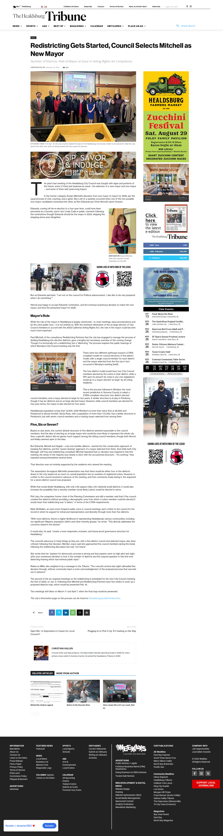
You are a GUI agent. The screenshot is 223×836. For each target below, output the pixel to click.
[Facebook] (187, 6)
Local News (41, 759)
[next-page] (37, 714)
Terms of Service (17, 770)
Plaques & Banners (18, 779)
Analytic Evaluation (124, 804)
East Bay (158, 817)
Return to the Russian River (78, 705)
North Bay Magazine (163, 820)
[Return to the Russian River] (83, 691)
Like (185, 245)
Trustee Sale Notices (124, 776)
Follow (183, 251)
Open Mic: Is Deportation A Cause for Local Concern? (52, 633)
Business (40, 762)
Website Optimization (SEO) (128, 795)
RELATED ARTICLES (42, 673)
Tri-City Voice (160, 804)
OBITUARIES (95, 746)
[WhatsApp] (73, 613)
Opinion (50, 775)
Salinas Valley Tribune (164, 798)
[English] (42, 6)
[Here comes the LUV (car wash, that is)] (119, 691)
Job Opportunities (200, 749)
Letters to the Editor (45, 778)
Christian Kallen (37, 67)
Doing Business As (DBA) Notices (130, 772)
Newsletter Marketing (125, 807)
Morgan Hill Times (162, 792)
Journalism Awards (201, 752)
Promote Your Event (72, 790)
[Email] (80, 613)
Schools (66, 752)
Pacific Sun (159, 767)
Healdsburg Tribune (163, 780)
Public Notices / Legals (126, 763)
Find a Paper (16, 764)
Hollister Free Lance (163, 783)
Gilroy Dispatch (161, 777)
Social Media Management (127, 798)
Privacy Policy (16, 767)
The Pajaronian (161, 801)
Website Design (122, 789)
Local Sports (68, 749)
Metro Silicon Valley (163, 761)
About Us (14, 752)
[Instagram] (191, 6)
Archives (93, 758)
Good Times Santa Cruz (165, 758)
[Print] (87, 613)
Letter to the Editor (18, 758)
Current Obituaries (97, 749)
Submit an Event (70, 787)
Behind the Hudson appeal (41, 705)
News (33, 38)
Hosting (119, 792)
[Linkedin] (66, 613)
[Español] (46, 6)
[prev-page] (32, 714)
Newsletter (15, 749)
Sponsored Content (124, 801)
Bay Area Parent (161, 814)
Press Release (16, 761)
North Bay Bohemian (163, 764)
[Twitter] (59, 613)
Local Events (68, 768)
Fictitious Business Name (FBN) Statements (130, 767)
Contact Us (15, 755)
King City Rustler (161, 786)
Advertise (14, 789)
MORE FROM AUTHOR (67, 673)
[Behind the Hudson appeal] (47, 691)
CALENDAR (68, 775)
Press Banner (160, 795)
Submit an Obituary (98, 752)
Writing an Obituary (98, 755)
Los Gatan (159, 789)
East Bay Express (162, 755)
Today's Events (69, 784)
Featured (40, 749)
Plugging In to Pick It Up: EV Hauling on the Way (112, 631)
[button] (184, 25)
